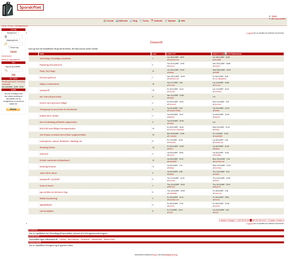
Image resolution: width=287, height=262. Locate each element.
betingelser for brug (170, 255)
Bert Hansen (73, 239)
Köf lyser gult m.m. (48, 77)
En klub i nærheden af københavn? (55, 160)
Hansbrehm (97, 239)
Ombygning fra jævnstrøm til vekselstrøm (58, 109)
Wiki (183, 20)
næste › (273, 220)
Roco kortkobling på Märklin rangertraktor (58, 122)
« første (222, 220)
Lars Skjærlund (220, 79)
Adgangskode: (13, 40)
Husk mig (14, 47)
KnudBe (218, 60)
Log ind (250, 33)
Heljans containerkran (49, 84)
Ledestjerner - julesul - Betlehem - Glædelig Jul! (61, 141)
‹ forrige (230, 220)
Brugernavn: (13, 33)
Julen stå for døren (48, 173)
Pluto (171, 149)
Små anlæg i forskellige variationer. (55, 58)
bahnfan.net (174, 60)
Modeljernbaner (21, 26)
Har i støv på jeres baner (51, 96)
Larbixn (63, 239)
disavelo (172, 142)
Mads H (217, 187)
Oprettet (171, 54)
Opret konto (7, 56)
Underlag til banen (48, 166)
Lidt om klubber (47, 211)
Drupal (154, 255)
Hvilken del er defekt (49, 115)
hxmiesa (218, 91)
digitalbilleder (46, 204)
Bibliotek (123, 20)
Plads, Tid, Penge (47, 71)
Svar (154, 54)
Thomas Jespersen (176, 129)
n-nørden (173, 136)
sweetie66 (218, 136)
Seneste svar (218, 54)
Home (3, 26)
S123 (171, 212)
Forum (146, 20)
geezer (171, 117)
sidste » (280, 220)
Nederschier (109, 239)
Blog (135, 20)
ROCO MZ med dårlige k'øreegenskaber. (58, 128)
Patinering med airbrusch (51, 64)
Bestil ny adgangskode (11, 59)
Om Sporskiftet (279, 18)
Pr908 (217, 72)
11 (263, 220)
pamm (171, 66)
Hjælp (274, 16)
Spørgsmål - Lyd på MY (50, 179)
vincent (172, 91)
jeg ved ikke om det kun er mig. (54, 192)
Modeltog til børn (47, 147)
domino (218, 104)
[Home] (23, 15)
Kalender (158, 20)
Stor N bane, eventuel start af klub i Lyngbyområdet (63, 134)
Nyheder (172, 20)
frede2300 (173, 161)
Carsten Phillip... (175, 110)
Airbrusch (44, 154)
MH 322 (172, 187)
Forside (110, 20)
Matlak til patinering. (49, 198)
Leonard (172, 104)
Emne (42, 54)
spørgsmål (44, 90)
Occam (172, 85)
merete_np (219, 142)
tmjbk (171, 98)
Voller (171, 123)
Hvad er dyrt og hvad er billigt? (53, 103)
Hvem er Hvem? (47, 185)
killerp (171, 72)
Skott (217, 180)
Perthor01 (85, 239)
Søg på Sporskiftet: (12, 66)
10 (260, 220)
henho (217, 200)
